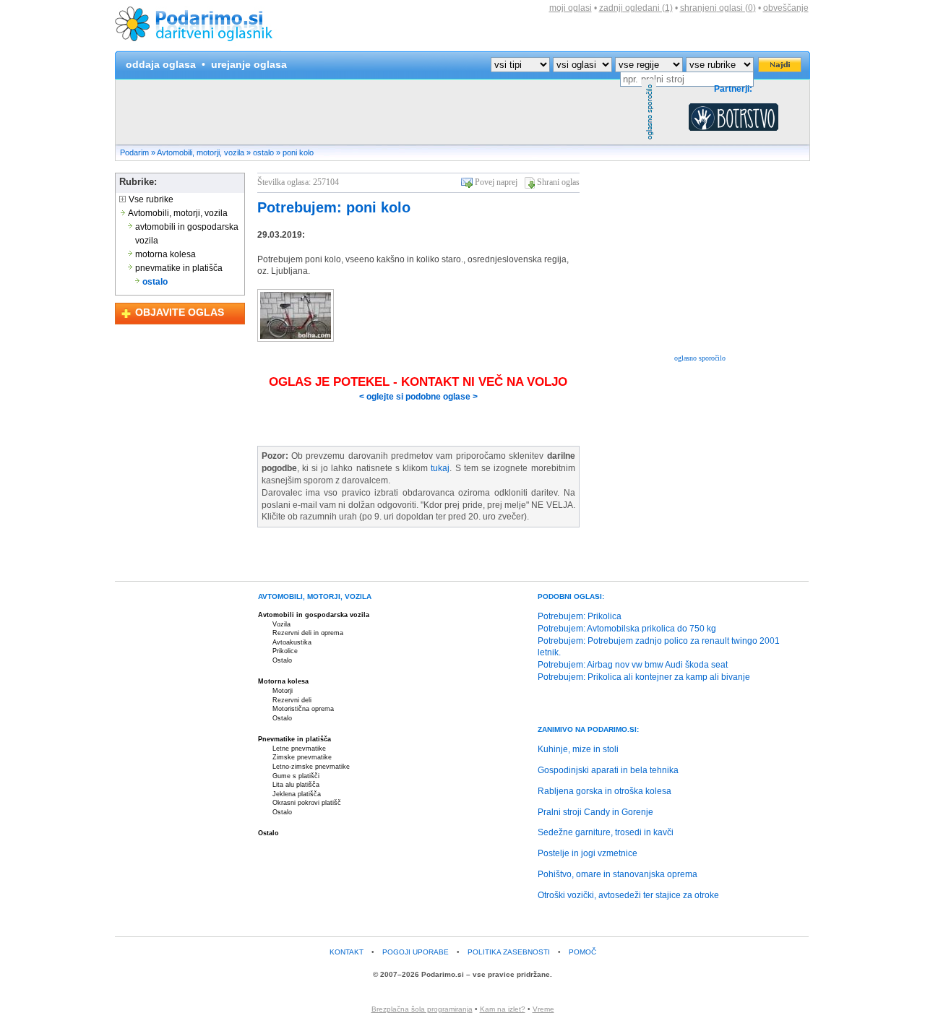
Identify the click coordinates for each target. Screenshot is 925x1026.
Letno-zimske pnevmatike (311, 766)
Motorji (282, 690)
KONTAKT (346, 952)
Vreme (543, 1009)
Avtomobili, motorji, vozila (200, 152)
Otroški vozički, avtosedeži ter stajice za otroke (628, 895)
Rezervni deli (291, 700)
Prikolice (285, 651)
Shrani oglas (558, 182)
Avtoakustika (291, 642)
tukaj (440, 468)
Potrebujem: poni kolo (333, 207)
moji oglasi (570, 8)
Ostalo (282, 660)
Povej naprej (496, 182)
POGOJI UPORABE (415, 952)
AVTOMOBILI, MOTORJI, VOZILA (314, 596)
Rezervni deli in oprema (307, 633)
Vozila (281, 624)
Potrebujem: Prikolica (579, 616)
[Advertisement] (379, 112)
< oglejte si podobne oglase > (418, 397)
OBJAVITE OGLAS (179, 312)
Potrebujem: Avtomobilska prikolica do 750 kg (627, 629)
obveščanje (786, 8)
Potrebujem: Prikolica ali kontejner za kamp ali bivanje (644, 677)
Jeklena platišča (296, 794)
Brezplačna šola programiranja (422, 1009)
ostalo (263, 152)
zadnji (636, 8)
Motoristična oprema (303, 708)
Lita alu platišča (295, 784)
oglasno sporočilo (700, 358)
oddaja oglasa (161, 64)
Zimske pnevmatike (302, 757)
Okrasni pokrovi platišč (306, 802)
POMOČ (582, 952)
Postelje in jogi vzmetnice (587, 853)
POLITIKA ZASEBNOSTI (509, 952)
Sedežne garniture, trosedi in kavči (606, 832)
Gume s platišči (295, 776)
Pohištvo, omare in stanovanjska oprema (617, 874)
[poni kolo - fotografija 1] (295, 339)
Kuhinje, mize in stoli (578, 749)
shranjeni (718, 8)
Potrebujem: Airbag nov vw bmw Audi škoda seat (633, 665)
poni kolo (298, 152)
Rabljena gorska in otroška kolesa (604, 791)
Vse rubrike (149, 199)
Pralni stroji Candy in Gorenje (595, 812)
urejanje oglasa (249, 64)
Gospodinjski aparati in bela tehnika (608, 770)
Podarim (134, 152)
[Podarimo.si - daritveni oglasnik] (198, 48)
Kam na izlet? (502, 1009)
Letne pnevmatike (299, 748)
